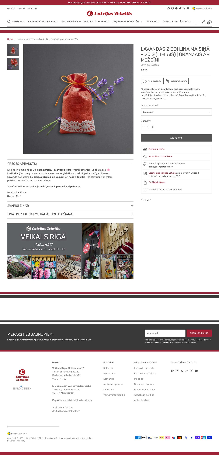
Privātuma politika (144, 389)
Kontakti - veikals (144, 368)
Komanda (108, 378)
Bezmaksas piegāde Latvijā (162, 173)
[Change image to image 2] (13, 64)
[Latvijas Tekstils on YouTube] (188, 8)
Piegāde (138, 378)
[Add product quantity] (152, 127)
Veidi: (149, 105)
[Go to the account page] (204, 22)
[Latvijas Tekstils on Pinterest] (176, 8)
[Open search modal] (9, 22)
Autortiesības (141, 400)
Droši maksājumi (157, 182)
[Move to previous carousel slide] (202, 310)
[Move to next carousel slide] (209, 310)
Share (148, 200)
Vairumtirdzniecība (114, 394)
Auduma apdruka (113, 384)
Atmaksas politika (144, 394)
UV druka (108, 389)
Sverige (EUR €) (203, 8)
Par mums (109, 373)
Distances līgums (144, 384)
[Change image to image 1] (13, 50)
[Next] (198, 22)
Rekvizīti (108, 368)
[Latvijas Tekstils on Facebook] (168, 8)
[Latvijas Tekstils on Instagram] (172, 8)
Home (10, 39)
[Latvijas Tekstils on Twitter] (184, 8)
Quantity (146, 120)
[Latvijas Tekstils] (109, 13)
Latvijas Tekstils (150, 64)
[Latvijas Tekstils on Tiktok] (180, 8)
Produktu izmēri (156, 149)
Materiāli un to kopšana (160, 156)
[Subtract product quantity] (143, 127)
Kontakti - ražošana (145, 373)
